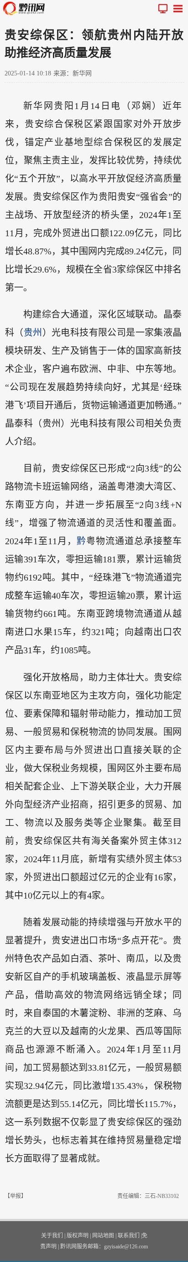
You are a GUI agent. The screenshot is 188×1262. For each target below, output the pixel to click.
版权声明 (78, 1235)
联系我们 (129, 1235)
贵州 (33, 333)
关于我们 (52, 1235)
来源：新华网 (72, 73)
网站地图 (103, 1235)
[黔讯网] (26, 8)
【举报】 (15, 1196)
